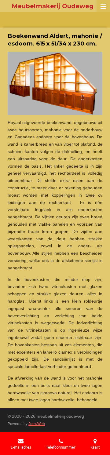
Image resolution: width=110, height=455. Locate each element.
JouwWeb (36, 424)
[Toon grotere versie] (55, 83)
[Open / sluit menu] (103, 6)
